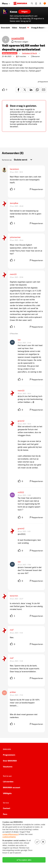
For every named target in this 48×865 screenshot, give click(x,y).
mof (11, 630)
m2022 (21, 492)
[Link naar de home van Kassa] (5, 12)
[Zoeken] (32, 3)
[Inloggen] (40, 3)
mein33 (13, 274)
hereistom (14, 169)
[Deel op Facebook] (18, 89)
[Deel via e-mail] (43, 89)
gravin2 (21, 421)
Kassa (13, 11)
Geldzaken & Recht (29, 53)
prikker (13, 692)
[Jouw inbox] (36, 3)
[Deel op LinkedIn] (31, 89)
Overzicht (5, 27)
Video (14, 27)
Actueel (22, 27)
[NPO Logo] (44, 3)
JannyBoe (14, 203)
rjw (19, 339)
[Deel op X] (24, 89)
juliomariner (15, 237)
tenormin (14, 595)
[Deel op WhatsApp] (37, 89)
